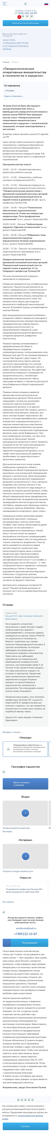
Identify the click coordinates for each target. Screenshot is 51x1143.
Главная (6, 62)
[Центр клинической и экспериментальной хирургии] (25, 1101)
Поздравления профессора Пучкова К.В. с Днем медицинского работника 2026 (24, 890)
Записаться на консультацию (25, 23)
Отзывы (10, 90)
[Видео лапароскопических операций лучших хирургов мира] (22, 1101)
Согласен (25, 1126)
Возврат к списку (11, 732)
